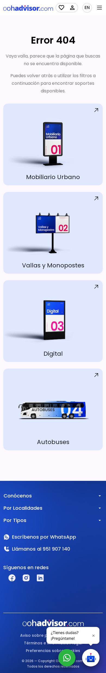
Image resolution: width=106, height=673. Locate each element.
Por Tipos (15, 520)
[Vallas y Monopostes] (53, 233)
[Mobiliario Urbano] (53, 144)
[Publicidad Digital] (53, 321)
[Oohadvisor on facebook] (12, 578)
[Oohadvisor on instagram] (26, 578)
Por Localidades (23, 508)
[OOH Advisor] (28, 8)
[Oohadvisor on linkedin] (40, 578)
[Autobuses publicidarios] (53, 409)
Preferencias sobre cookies (53, 650)
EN (87, 7)
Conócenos (18, 495)
